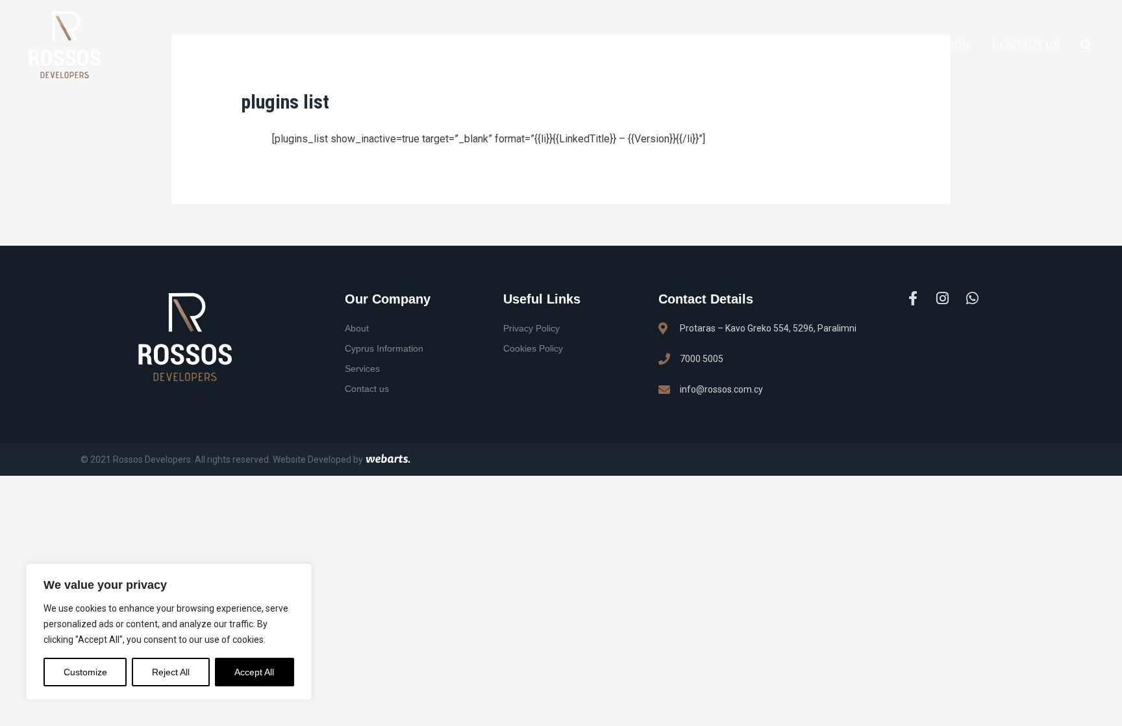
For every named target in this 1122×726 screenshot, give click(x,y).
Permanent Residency (761, 45)
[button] (1086, 45)
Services (566, 45)
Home (442, 45)
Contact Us (1026, 45)
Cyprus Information (909, 45)
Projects (644, 45)
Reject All (171, 672)
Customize (85, 672)
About (498, 45)
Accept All (254, 672)
